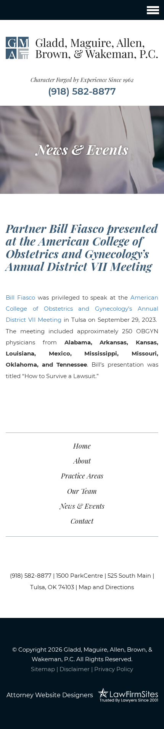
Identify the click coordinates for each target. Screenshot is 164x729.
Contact (82, 521)
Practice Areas (82, 475)
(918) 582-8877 (82, 91)
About (82, 460)
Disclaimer (74, 669)
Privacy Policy (113, 669)
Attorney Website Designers (49, 695)
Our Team (82, 491)
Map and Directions (106, 587)
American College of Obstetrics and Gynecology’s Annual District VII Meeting (82, 309)
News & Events (82, 506)
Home (82, 446)
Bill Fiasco (20, 297)
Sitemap (43, 669)
